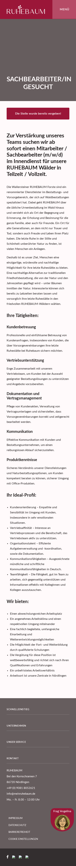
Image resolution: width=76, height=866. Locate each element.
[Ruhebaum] (26, 9)
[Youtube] (26, 857)
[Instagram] (15, 857)
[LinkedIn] (22, 857)
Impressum (16, 818)
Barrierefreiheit (19, 832)
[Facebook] (9, 857)
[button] (64, 9)
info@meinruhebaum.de (21, 793)
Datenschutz (17, 825)
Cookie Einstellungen (23, 839)
